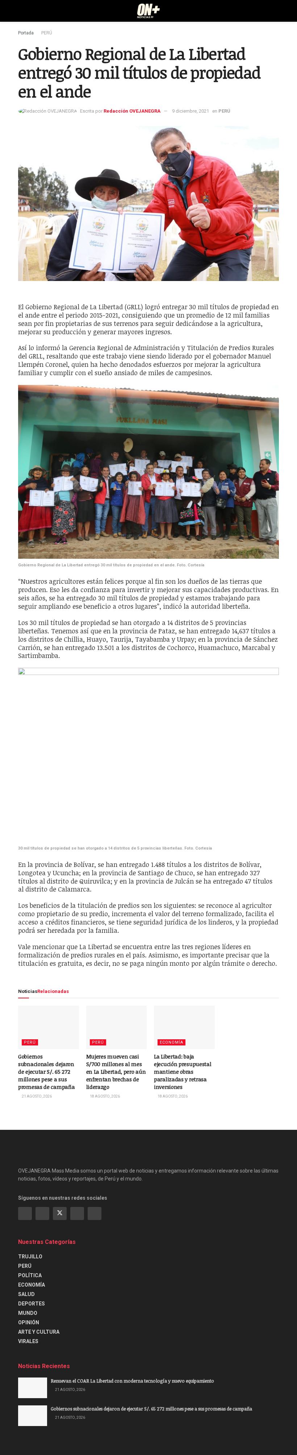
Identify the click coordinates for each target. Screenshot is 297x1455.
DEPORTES (31, 1304)
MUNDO (27, 1313)
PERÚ (46, 32)
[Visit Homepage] (148, 11)
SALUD (26, 1294)
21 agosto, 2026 (36, 1096)
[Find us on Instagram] (42, 1213)
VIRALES (28, 1341)
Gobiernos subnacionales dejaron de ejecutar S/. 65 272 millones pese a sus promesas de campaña (46, 1071)
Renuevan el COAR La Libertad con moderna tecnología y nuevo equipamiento (132, 1381)
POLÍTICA (30, 1275)
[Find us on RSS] (94, 1213)
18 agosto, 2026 (104, 1096)
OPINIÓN (28, 1322)
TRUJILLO (30, 1256)
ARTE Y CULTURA (38, 1332)
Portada (26, 32)
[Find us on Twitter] (60, 1213)
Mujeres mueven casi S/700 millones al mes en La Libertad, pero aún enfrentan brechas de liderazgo (116, 1071)
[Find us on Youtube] (77, 1213)
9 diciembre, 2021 (190, 111)
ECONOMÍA (171, 1042)
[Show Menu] (21, 11)
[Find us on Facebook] (25, 1213)
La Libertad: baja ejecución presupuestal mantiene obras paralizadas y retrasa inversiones (182, 1071)
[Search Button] (276, 11)
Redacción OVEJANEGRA (132, 111)
